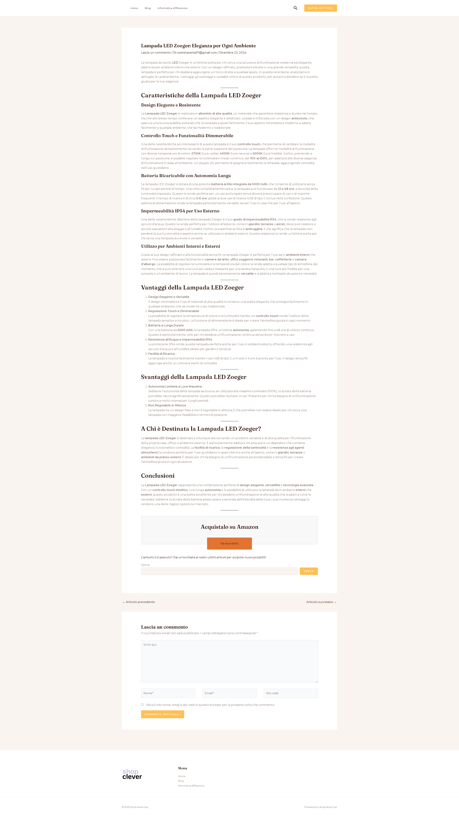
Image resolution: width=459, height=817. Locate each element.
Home (134, 8)
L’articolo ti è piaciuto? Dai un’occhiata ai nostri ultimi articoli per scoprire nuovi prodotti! (203, 557)
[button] (296, 8)
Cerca (145, 565)
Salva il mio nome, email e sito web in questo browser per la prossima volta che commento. (210, 705)
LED (175, 62)
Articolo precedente (138, 602)
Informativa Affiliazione (172, 8)
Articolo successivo (321, 602)
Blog (148, 8)
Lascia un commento (156, 52)
